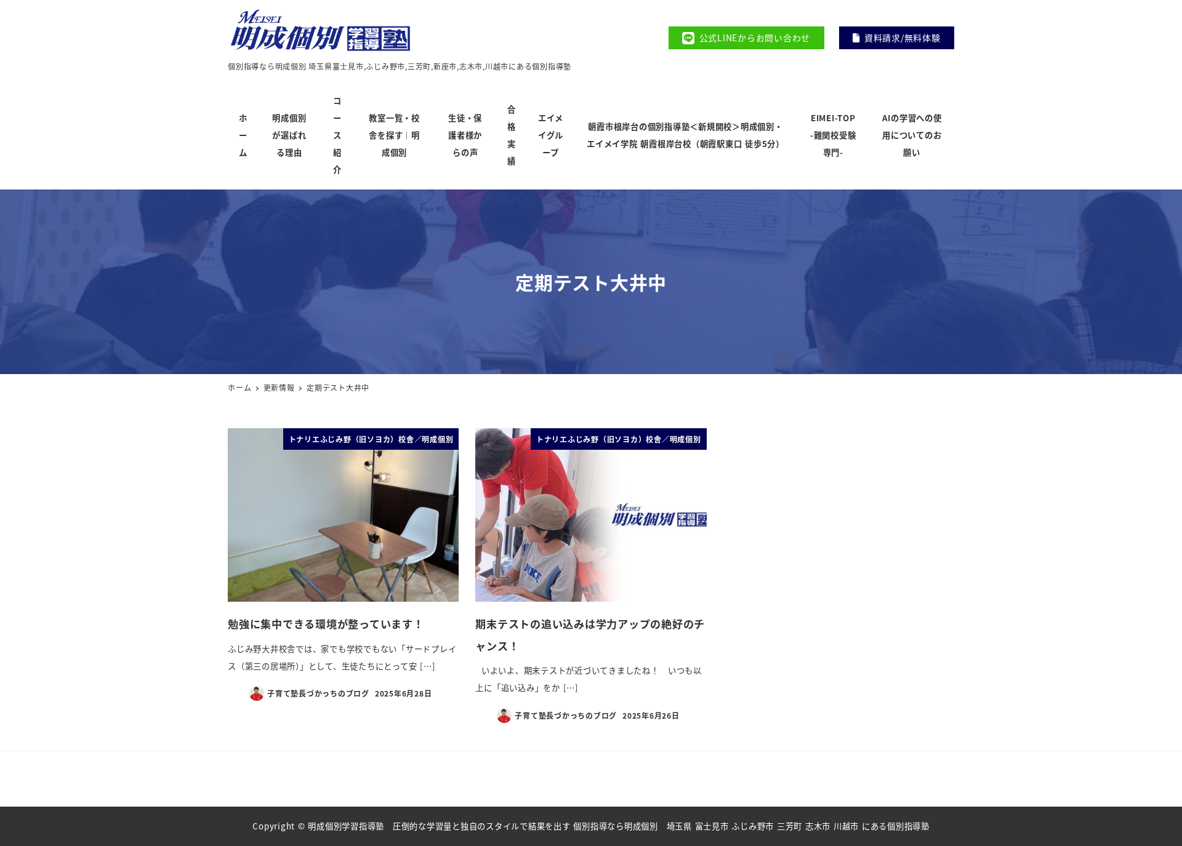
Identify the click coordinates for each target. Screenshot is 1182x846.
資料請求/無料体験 (902, 37)
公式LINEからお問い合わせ (755, 37)
